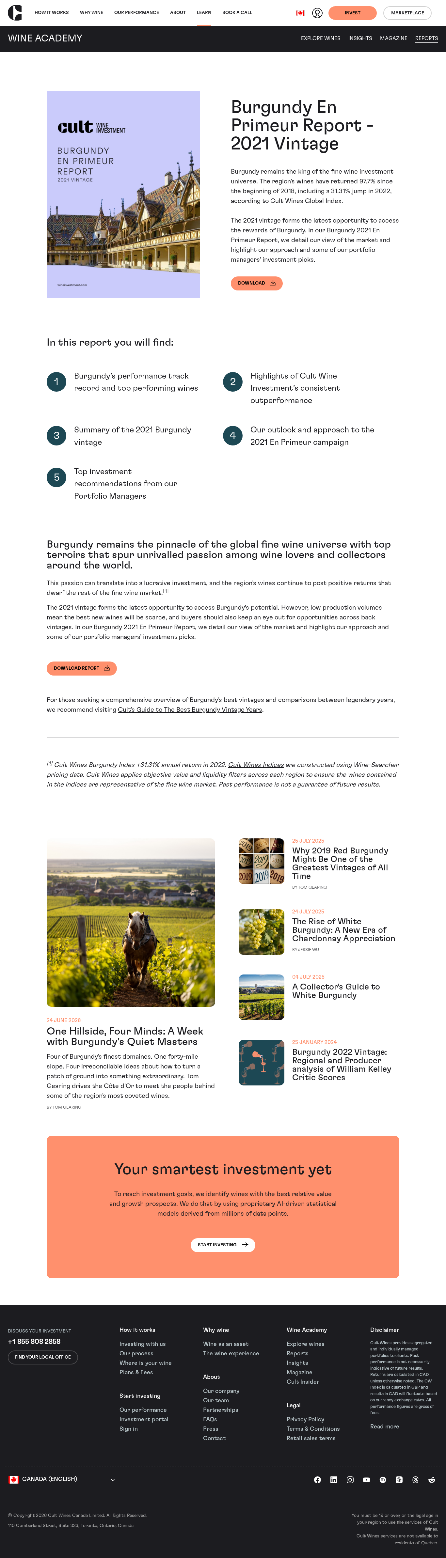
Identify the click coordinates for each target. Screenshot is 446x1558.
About (178, 12)
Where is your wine (145, 1363)
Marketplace (407, 13)
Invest (352, 13)
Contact (214, 1438)
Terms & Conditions (313, 1429)
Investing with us (142, 1344)
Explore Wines (321, 38)
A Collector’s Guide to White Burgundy (336, 991)
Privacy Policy (305, 1420)
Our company (221, 1391)
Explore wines (306, 1344)
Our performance (143, 1410)
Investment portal (143, 1420)
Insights (360, 38)
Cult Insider (303, 1382)
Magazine (393, 38)
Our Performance (136, 12)
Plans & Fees (136, 1373)
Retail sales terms (311, 1438)
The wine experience (231, 1354)
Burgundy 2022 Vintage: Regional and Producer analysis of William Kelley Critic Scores (341, 1065)
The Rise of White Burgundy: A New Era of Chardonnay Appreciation (343, 930)
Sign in (128, 1429)
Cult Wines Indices (256, 765)
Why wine (91, 12)
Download (251, 283)
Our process (136, 1354)
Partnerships (220, 1410)
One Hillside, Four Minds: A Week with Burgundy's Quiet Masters (125, 1036)
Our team (216, 1401)
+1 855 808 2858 (34, 1341)
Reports (426, 38)
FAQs (210, 1420)
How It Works (52, 12)
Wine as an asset (225, 1344)
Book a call (237, 12)
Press (210, 1429)
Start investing (139, 1396)
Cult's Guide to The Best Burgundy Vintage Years (190, 710)
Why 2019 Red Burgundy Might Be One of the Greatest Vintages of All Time (340, 863)
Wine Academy (307, 1330)
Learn (204, 12)
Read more (384, 1427)
